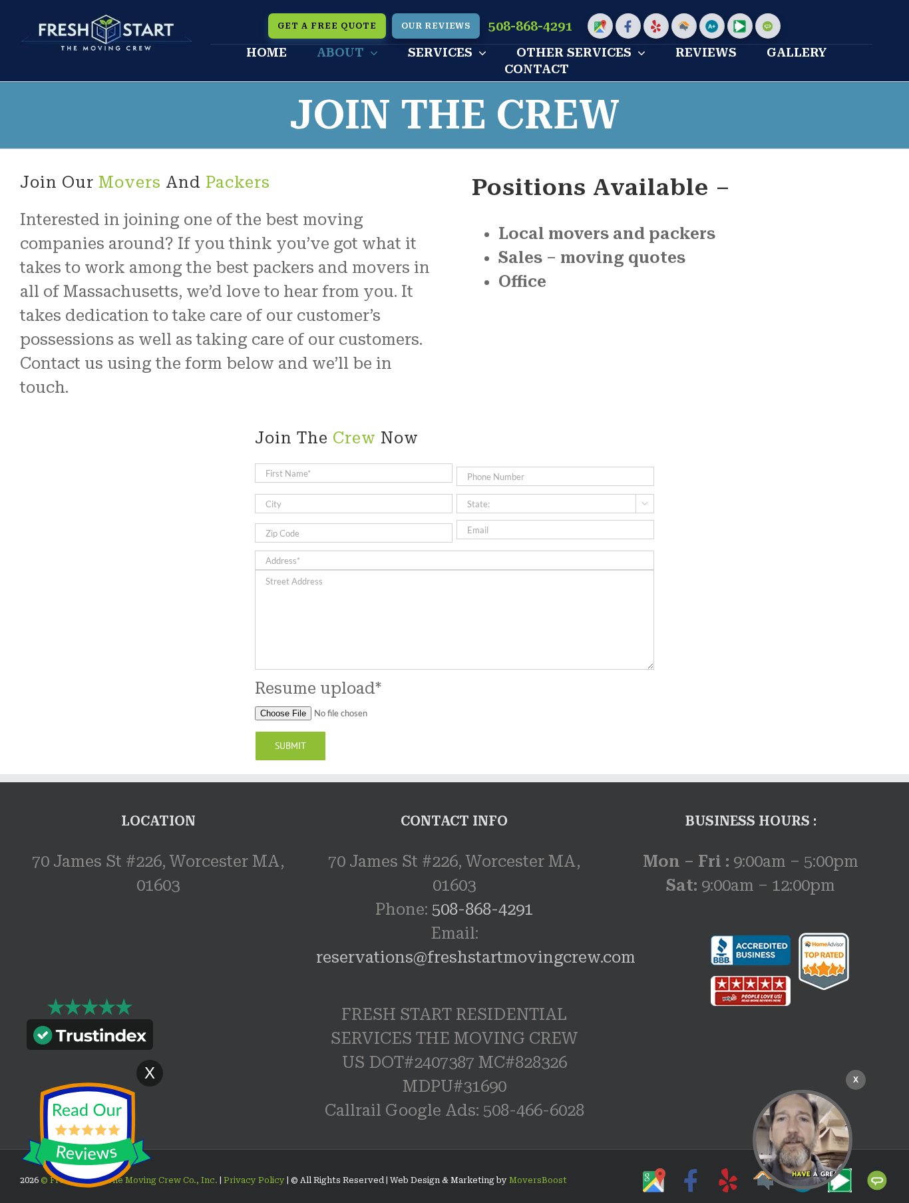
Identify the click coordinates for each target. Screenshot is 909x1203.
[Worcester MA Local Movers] (802, 1140)
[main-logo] (107, 21)
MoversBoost (538, 1180)
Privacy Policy (253, 1180)
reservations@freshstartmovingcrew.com (476, 957)
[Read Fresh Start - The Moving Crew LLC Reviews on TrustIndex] (89, 1038)
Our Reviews (435, 26)
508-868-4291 (530, 26)
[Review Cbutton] (86, 1135)
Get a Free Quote (327, 26)
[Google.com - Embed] (158, 1013)
